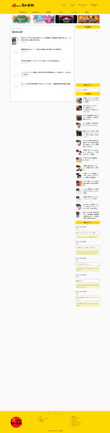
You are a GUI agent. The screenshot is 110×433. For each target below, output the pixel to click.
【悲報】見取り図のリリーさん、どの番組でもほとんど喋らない (91, 167)
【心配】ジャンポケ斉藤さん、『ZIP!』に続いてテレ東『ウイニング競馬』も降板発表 (91, 175)
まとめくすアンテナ (76, 424)
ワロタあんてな (35, 12)
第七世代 (48, 12)
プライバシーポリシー (47, 413)
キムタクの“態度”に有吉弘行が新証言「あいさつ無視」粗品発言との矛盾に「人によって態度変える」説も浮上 (91, 143)
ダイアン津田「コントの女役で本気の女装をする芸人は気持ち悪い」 (91, 183)
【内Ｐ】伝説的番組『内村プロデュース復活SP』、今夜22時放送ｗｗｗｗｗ (91, 117)
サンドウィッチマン (44, 418)
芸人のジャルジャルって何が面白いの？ (87, 237)
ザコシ (61, 12)
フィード (64, 5)
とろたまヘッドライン (77, 422)
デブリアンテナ (75, 421)
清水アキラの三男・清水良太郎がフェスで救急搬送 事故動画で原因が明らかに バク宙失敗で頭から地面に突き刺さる (91, 215)
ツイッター (72, 5)
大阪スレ (87, 12)
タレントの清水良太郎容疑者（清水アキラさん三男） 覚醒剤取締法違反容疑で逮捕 (45, 84)
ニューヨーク (74, 12)
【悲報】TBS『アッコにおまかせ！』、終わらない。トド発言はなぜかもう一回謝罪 (91, 152)
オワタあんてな (75, 418)
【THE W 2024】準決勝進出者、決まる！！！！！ (90, 159)
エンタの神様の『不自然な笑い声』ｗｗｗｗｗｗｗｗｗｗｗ (91, 124)
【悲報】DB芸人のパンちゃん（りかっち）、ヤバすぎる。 (90, 198)
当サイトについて (82, 5)
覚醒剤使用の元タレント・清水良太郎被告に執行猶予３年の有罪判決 (41, 49)
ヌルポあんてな (22, 12)
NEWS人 (74, 417)
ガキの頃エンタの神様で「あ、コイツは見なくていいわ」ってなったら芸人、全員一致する (91, 206)
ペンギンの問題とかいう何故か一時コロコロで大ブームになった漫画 (91, 191)
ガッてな (74, 419)
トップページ (65, 413)
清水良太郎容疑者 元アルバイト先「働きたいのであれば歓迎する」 (41, 61)
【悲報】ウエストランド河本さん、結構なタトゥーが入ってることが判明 (91, 100)
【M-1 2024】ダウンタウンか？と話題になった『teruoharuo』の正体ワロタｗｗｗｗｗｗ (90, 108)
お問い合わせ (94, 5)
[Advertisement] (88, 58)
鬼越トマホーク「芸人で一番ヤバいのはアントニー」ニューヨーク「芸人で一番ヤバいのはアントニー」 (91, 134)
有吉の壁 (41, 421)
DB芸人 (41, 419)
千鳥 (40, 417)
